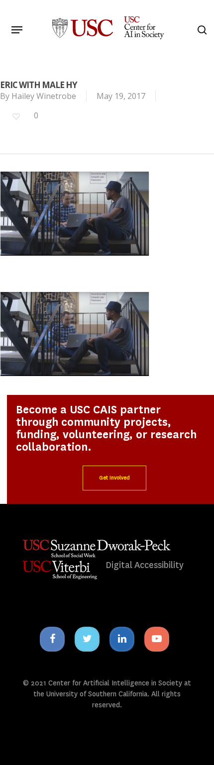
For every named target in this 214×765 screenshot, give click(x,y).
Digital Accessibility (145, 565)
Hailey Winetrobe (43, 96)
